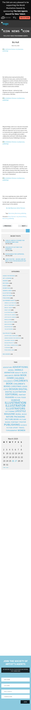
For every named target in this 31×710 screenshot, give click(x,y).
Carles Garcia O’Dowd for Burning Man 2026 (14, 241)
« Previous (7, 226)
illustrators (15, 408)
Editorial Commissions (11, 345)
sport (15, 428)
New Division (8, 324)
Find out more (24, 17)
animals (19, 369)
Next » (24, 226)
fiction (17, 397)
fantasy (22, 395)
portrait (15, 422)
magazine (9, 413)
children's (8, 381)
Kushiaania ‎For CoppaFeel (14, 254)
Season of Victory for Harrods (13, 248)
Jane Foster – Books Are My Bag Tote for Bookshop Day (15, 260)
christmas (16, 386)
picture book (12, 419)
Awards (5, 280)
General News (22, 216)
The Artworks (8, 329)
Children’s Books (9, 340)
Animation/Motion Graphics (12, 338)
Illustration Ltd (9, 312)
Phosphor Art (8, 326)
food (23, 397)
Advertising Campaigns (11, 335)
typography (11, 430)
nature (9, 416)
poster (22, 422)
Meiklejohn (7, 319)
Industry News (7, 295)
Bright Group (8, 307)
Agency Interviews (9, 276)
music (24, 414)
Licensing (7, 347)
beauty (18, 373)
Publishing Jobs (9, 350)
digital (22, 389)
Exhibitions (6, 288)
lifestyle (20, 411)
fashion (9, 397)
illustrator (17, 213)
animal (11, 370)
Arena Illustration (10, 303)
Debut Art (7, 310)
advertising (20, 367)
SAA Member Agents (9, 300)
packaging (19, 416)
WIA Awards (6, 354)
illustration (11, 213)
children (19, 378)
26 (13, 461)
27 (16, 461)
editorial (6, 283)
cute (6, 389)
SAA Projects (7, 333)
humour (15, 400)
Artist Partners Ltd (13, 216)
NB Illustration (9, 322)
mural (18, 414)
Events (5, 285)
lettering (9, 411)
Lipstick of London (10, 315)
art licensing (7, 278)
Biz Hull (15, 42)
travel (21, 428)
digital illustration (15, 391)
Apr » (7, 467)
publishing (23, 213)
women (21, 430)
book (17, 375)
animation (9, 372)
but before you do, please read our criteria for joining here (15, 670)
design (13, 389)
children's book (17, 382)
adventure (7, 367)
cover (24, 386)
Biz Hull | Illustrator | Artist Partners (15, 208)
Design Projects (9, 343)
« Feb (4, 467)
